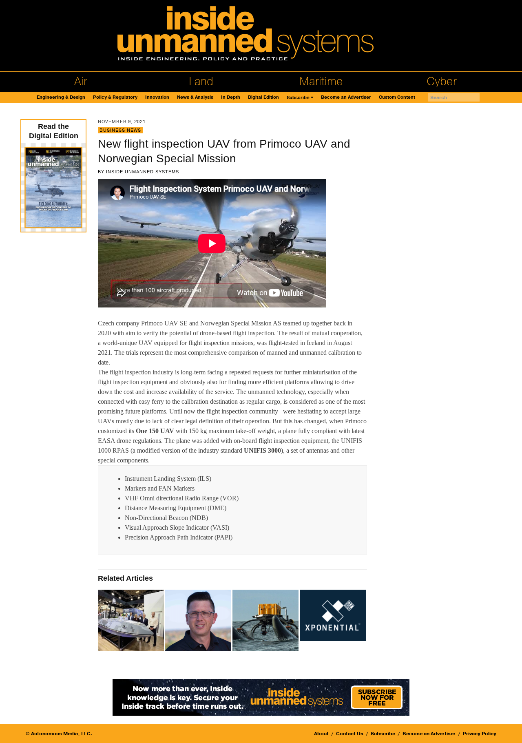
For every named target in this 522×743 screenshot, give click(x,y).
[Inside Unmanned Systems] (261, 35)
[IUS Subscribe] (261, 696)
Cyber (442, 81)
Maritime (321, 81)
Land (201, 81)
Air (80, 81)
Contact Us (349, 733)
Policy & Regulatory (115, 97)
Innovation (157, 97)
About (321, 733)
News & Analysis (195, 97)
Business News (120, 130)
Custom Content (397, 97)
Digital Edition (263, 97)
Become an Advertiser (346, 97)
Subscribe (298, 98)
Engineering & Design (61, 97)
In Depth (230, 97)
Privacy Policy (479, 733)
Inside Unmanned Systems (142, 171)
